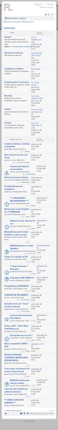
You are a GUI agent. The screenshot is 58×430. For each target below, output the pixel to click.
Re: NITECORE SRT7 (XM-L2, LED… (36, 55)
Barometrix (10, 309)
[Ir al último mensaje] (41, 144)
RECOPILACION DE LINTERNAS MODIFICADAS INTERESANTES (16, 358)
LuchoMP (42, 277)
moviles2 (10, 363)
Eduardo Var (38, 112)
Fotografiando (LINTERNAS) (16, 286)
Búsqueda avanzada (46, 7)
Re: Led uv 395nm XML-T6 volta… (36, 125)
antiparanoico (16, 251)
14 (24, 300)
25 (31, 174)
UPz (35, 60)
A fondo (7, 123)
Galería (7, 109)
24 (29, 174)
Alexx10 (36, 257)
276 (21, 162)
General (7, 37)
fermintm (36, 304)
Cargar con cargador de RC (16, 257)
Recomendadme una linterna (22, 46)
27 (34, 174)
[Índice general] (8, 12)
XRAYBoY (15, 271)
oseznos (36, 101)
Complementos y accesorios (16, 82)
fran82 (9, 214)
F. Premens (10, 180)
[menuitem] (46, 15)
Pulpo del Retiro (12, 237)
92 (29, 182)
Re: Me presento (37, 109)
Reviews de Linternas (13, 53)
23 (28, 174)
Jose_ (36, 74)
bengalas (37, 369)
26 (33, 174)
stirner (14, 226)
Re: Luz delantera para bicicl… (36, 40)
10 (29, 151)
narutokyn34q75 (44, 245)
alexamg (36, 389)
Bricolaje (8, 96)
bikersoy (36, 44)
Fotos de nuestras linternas (16, 177)
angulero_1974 (39, 344)
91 (27, 182)
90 (25, 182)
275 (18, 162)
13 (22, 300)
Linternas (9, 28)
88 (22, 182)
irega (35, 87)
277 (23, 162)
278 (26, 162)
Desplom (42, 198)
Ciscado (9, 259)
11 (33, 253)
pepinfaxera (38, 186)
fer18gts (9, 149)
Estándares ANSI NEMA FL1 (22, 278)
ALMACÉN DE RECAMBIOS (16, 295)
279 (28, 162)
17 (29, 300)
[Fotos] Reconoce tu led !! (21, 335)
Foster (41, 166)
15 (25, 300)
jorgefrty (42, 335)
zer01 (9, 160)
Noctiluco (37, 178)
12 (34, 253)
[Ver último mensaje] (41, 44)
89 (24, 182)
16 (27, 300)
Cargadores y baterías (13, 69)
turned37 (37, 326)
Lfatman (9, 331)
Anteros (9, 349)
